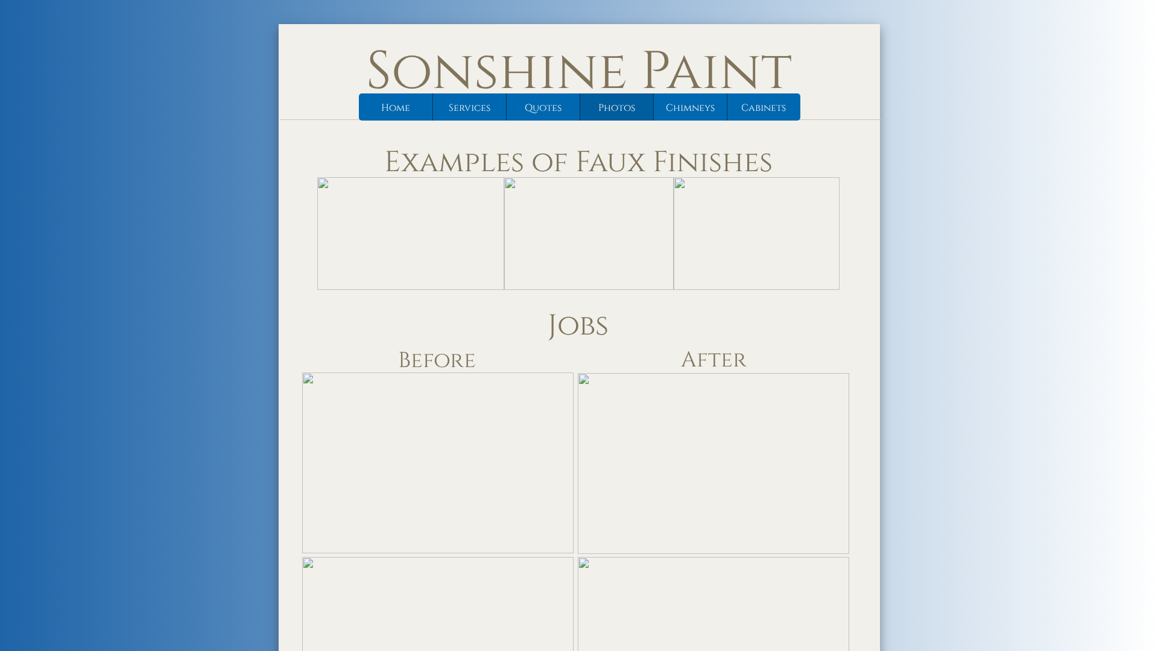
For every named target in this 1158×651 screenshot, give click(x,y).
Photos (616, 108)
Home (395, 108)
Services (469, 108)
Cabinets (763, 108)
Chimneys (690, 108)
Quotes (543, 108)
